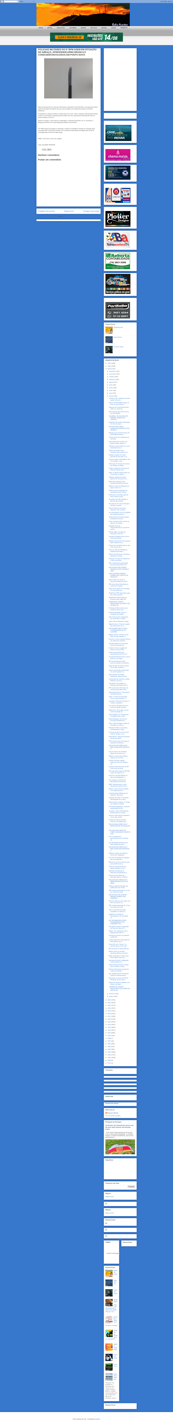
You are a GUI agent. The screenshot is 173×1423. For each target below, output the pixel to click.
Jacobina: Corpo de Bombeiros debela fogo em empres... (118, 811)
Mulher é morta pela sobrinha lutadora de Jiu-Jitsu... (118, 757)
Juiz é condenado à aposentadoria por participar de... (118, 838)
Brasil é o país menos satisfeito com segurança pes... (119, 789)
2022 (109, 1002)
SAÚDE (113, 28)
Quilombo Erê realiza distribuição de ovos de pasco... (119, 423)
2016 (109, 1019)
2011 (109, 1033)
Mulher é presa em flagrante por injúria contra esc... (119, 486)
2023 (109, 1000)
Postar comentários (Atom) (71, 216)
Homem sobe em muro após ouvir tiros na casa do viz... (119, 901)
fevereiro (112, 993)
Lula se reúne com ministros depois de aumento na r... (118, 752)
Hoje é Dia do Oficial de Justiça (119, 621)
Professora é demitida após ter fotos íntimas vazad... (118, 495)
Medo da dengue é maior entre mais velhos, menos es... (119, 956)
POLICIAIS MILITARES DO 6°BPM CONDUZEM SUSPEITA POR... (119, 832)
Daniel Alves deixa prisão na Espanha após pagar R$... (118, 598)
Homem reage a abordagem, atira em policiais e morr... (119, 460)
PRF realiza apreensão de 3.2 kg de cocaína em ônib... (119, 891)
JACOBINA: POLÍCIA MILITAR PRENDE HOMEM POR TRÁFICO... (118, 417)
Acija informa (118, 337)
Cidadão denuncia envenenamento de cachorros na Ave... (119, 527)
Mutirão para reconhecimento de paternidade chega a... (119, 433)
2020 (109, 1008)
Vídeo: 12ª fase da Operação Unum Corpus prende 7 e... (118, 697)
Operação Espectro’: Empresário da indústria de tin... (119, 693)
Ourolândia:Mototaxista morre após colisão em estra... (118, 843)
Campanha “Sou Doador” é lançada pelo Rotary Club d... (119, 684)
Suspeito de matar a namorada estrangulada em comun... (119, 798)
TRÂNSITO (123, 28)
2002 (109, 1055)
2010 (109, 1035)
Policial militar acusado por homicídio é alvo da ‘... (117, 532)
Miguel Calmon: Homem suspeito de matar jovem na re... (119, 625)
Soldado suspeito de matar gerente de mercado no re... (118, 455)
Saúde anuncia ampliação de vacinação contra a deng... (118, 491)
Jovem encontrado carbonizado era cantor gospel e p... (119, 671)
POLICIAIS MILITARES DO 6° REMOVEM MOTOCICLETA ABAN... (118, 881)
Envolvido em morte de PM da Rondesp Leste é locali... (118, 978)
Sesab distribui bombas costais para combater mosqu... (118, 965)
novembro (112, 374)
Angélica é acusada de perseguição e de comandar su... (118, 915)
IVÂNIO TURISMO (115, 1346)
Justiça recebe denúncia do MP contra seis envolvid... (119, 767)
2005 (109, 1046)
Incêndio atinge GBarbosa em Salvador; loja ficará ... (118, 794)
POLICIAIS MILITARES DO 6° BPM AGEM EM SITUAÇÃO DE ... (119, 825)
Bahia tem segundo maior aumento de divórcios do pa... (119, 482)
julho (111, 385)
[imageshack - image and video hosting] (106, 1203)
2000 (109, 1060)
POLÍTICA (93, 28)
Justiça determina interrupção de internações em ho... (119, 940)
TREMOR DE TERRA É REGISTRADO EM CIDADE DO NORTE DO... (119, 988)
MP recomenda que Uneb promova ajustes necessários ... (119, 662)
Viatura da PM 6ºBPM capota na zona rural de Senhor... (119, 403)
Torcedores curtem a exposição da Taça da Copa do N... (119, 927)
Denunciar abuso (112, 1103)
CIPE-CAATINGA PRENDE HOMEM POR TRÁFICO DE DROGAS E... (118, 575)
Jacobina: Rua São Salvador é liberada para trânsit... (118, 500)
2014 (109, 1024)
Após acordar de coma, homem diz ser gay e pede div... (119, 666)
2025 (109, 366)
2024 (109, 369)
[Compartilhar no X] (47, 150)
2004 (109, 1049)
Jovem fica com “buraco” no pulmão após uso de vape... (118, 945)
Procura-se (115, 1365)
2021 (109, 1005)
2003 (109, 1052)
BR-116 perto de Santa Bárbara (119, 948)
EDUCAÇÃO (61, 28)
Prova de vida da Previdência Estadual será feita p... (118, 550)
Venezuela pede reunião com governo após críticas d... (118, 442)
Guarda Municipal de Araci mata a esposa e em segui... (119, 657)
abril (110, 393)
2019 (109, 1011)
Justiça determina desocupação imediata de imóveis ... (119, 517)
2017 (109, 1016)
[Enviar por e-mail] (43, 150)
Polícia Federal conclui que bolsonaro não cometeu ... (118, 509)
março (111, 396)
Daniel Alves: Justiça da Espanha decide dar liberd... (119, 737)
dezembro (112, 371)
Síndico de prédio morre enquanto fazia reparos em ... (119, 451)
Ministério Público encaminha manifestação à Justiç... (118, 728)
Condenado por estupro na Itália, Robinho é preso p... (119, 679)
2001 (109, 1057)
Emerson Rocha (112, 1113)
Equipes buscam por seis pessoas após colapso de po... (119, 541)
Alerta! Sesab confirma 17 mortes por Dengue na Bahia (119, 803)
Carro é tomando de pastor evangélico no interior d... (117, 910)
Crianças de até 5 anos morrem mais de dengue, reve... (119, 733)
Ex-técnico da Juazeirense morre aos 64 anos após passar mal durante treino (119, 1127)
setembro (112, 379)
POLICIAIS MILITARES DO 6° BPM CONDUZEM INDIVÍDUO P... (119, 747)
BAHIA (41, 28)
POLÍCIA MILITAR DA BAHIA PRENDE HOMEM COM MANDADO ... (118, 896)
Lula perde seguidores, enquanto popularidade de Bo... (119, 807)
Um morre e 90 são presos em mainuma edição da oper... (118, 706)
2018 (109, 1013)
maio (111, 390)
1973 (109, 1063)
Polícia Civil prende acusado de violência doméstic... (119, 970)
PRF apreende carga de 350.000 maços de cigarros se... (119, 772)
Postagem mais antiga (91, 211)
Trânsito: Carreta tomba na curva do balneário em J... (119, 447)
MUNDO (83, 28)
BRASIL (50, 28)
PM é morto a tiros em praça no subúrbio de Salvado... (119, 742)
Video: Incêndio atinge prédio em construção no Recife (119, 473)
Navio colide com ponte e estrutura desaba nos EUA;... (119, 580)
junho (111, 388)
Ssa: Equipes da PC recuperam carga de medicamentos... (119, 974)
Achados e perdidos (115, 1376)
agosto (111, 382)
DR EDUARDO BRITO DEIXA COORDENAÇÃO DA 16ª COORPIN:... (118, 630)
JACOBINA (72, 28)
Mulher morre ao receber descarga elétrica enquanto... (119, 952)
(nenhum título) (118, 347)
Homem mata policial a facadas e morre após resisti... (119, 816)
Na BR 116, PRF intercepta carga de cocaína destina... (119, 593)
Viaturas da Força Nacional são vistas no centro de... (119, 408)
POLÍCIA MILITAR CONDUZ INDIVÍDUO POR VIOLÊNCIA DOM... (119, 569)
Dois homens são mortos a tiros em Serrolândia (119, 412)
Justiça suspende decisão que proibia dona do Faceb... (118, 886)
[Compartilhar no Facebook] (49, 150)
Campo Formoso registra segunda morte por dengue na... (118, 762)
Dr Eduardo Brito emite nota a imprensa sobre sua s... (118, 608)
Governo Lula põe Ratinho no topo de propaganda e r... (118, 776)
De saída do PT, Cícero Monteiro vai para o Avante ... (119, 504)
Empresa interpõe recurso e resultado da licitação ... (118, 613)
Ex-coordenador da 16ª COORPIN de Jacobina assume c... (119, 513)
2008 (109, 1038)
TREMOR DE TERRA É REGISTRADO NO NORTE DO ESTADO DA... (119, 603)
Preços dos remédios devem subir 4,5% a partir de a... (119, 546)
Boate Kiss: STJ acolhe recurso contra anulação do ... (119, 711)
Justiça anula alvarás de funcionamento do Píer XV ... (119, 653)
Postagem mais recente (46, 211)
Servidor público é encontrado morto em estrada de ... (118, 644)
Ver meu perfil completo (112, 1115)
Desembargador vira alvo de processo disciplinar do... (118, 719)
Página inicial (69, 211)
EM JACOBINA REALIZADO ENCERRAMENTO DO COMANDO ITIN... (117, 922)
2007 (109, 1041)
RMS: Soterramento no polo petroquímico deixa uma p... (118, 785)
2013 (109, 1027)
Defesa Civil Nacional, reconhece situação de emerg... (119, 555)
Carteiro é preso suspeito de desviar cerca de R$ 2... (118, 648)
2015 (109, 1022)
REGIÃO (104, 28)
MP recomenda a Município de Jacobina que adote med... (118, 688)
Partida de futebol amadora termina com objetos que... (118, 820)
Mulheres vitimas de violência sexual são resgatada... (118, 854)
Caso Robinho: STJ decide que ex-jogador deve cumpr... (119, 715)
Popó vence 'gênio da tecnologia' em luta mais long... (119, 589)
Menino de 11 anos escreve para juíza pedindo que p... (119, 863)
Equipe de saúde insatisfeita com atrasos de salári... (119, 983)
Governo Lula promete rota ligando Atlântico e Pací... (117, 867)
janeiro (111, 996)
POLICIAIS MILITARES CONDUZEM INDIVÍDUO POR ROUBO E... (119, 428)
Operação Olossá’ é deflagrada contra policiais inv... (119, 961)
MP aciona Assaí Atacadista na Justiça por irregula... (118, 585)
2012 (109, 1030)
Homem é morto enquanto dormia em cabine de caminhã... (119, 640)
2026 (109, 363)
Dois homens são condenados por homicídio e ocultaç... (118, 617)
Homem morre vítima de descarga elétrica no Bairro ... (119, 876)
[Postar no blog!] (45, 150)
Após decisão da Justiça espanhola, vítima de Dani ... (118, 675)
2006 (109, 1044)
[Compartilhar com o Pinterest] (50, 150)
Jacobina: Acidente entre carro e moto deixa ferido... (119, 537)
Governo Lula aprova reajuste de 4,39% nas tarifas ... (119, 559)
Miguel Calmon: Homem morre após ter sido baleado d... (118, 635)
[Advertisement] (120, 79)
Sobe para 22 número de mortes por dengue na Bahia (119, 464)
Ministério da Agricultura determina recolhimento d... (118, 871)
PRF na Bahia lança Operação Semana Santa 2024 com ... (118, 564)
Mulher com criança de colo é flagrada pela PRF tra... (118, 931)
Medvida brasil (118, 327)
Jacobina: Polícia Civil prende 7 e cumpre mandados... (119, 702)
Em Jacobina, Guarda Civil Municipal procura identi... (118, 780)
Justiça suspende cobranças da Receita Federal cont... (119, 469)
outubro (112, 376)
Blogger (98, 1419)
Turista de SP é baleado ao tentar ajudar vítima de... (119, 399)
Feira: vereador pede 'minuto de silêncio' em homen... (119, 522)
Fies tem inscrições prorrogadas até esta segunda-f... (119, 858)
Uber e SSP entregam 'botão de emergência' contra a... (119, 724)
